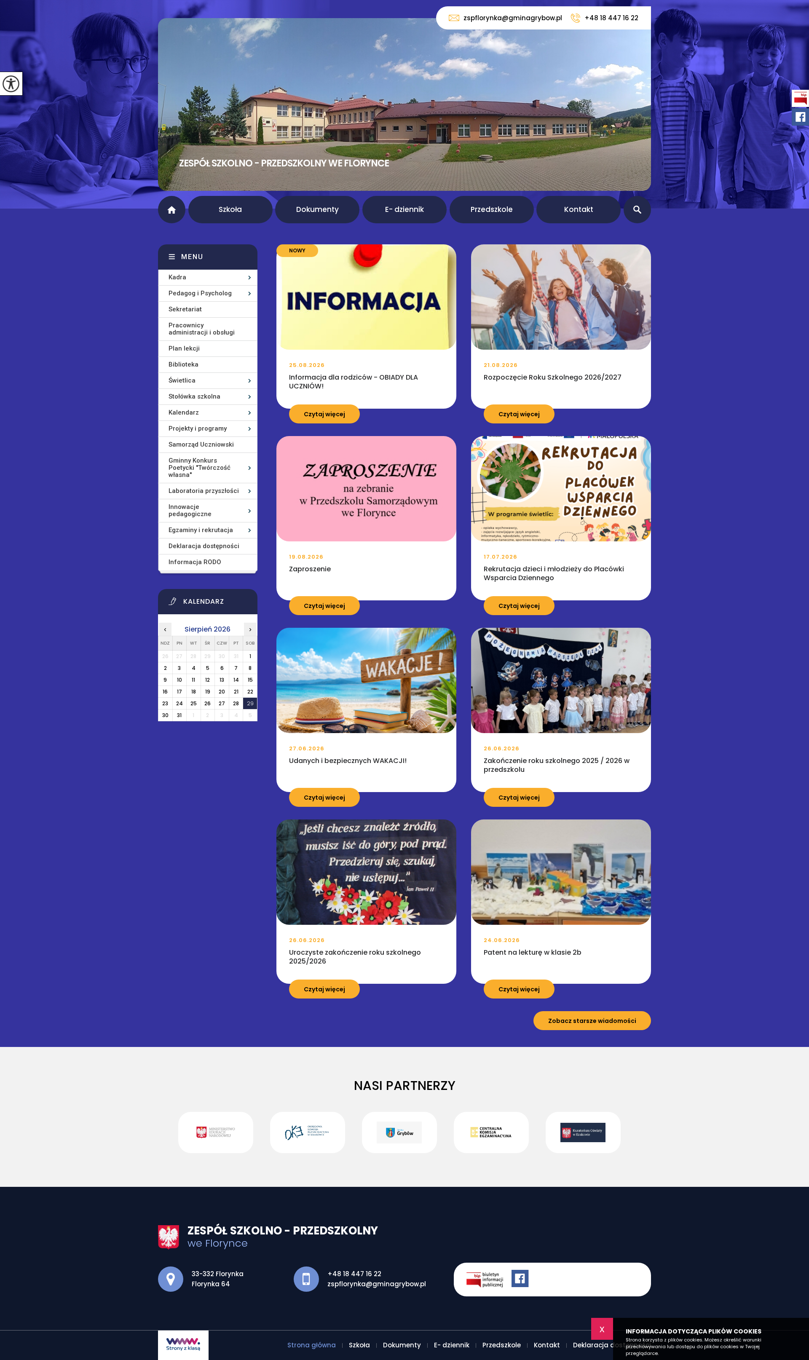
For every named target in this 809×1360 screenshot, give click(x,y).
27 (222, 703)
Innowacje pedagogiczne (190, 510)
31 (179, 715)
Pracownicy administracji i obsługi (202, 328)
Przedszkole (492, 209)
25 (193, 703)
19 (207, 691)
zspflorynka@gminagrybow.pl (512, 18)
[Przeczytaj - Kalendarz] (218, 603)
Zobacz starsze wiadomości (592, 1021)
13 (222, 679)
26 (207, 703)
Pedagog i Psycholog (200, 293)
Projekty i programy (198, 428)
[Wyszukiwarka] (637, 209)
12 (207, 679)
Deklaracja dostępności (204, 546)
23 (165, 703)
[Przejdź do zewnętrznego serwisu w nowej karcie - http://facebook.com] (521, 1279)
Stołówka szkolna (194, 396)
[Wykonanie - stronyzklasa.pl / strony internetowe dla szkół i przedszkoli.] (183, 1345)
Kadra (177, 277)
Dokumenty (317, 209)
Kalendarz (184, 412)
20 (222, 691)
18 (193, 691)
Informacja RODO (195, 562)
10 (179, 679)
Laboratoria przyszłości (204, 491)
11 (193, 679)
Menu (192, 257)
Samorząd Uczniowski (201, 444)
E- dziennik (404, 209)
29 (250, 703)
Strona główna (171, 209)
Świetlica (182, 380)
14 (236, 679)
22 (250, 691)
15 (250, 679)
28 (236, 703)
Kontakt (578, 209)
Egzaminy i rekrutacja (201, 530)
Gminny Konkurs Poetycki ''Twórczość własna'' (199, 468)
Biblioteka (183, 364)
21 (236, 691)
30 (165, 715)
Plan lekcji (184, 348)
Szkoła (230, 209)
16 (165, 691)
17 (179, 691)
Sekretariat (185, 309)
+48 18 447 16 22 (611, 17)
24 (179, 703)
